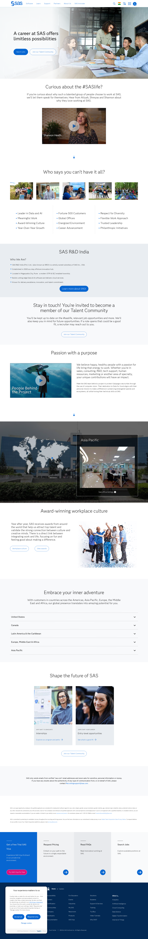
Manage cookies (26, 923)
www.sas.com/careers (61, 813)
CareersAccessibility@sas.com (104, 813)
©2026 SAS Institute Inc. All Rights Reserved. (73, 930)
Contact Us (124, 3)
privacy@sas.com (52, 822)
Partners (57, 3)
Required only (33, 917)
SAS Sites (129, 3)
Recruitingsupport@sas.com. (77, 783)
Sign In (135, 4)
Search (114, 3)
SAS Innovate (80, 3)
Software (29, 3)
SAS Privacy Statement (36, 902)
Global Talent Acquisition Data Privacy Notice (113, 819)
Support (47, 3)
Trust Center (52, 930)
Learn (38, 3)
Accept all (18, 917)
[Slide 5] (27, 454)
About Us (67, 3)
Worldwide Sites (119, 3)
